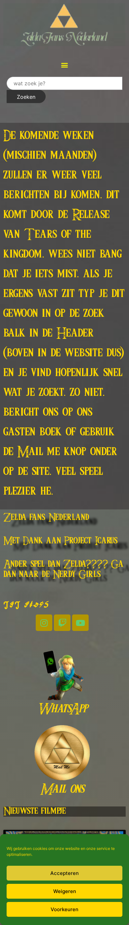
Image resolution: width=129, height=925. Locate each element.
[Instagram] (44, 622)
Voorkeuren (64, 909)
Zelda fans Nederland (46, 517)
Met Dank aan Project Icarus (60, 541)
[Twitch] (62, 622)
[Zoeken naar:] (64, 83)
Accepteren (64, 873)
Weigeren (64, 891)
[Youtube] (80, 622)
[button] (64, 64)
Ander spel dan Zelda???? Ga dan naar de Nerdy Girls (63, 569)
